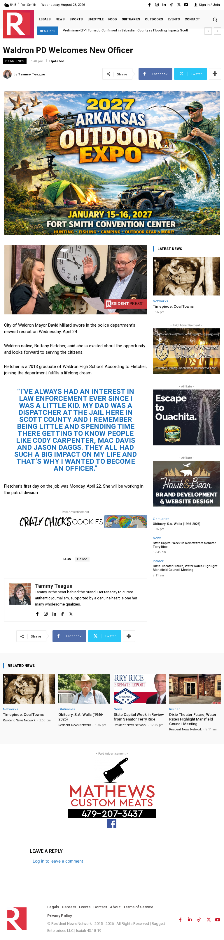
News (157, 537)
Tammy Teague (31, 74)
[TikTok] (171, 4)
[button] (215, 19)
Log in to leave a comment (58, 860)
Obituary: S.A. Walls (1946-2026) (176, 524)
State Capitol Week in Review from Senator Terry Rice (184, 545)
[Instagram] (156, 4)
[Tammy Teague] (8, 74)
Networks (160, 300)
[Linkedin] (164, 4)
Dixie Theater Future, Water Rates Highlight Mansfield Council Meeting (185, 568)
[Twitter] (179, 4)
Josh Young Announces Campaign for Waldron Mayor (104, 30)
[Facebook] (149, 4)
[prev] (208, 31)
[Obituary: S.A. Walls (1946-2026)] (84, 689)
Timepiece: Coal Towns (173, 306)
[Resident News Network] (18, 24)
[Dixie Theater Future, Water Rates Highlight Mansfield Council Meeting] (195, 689)
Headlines (14, 61)
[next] (217, 31)
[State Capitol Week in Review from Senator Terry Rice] (140, 689)
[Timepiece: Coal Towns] (186, 276)
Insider (158, 560)
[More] (215, 74)
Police (82, 559)
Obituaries (161, 518)
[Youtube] (186, 4)
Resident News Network (19, 720)
